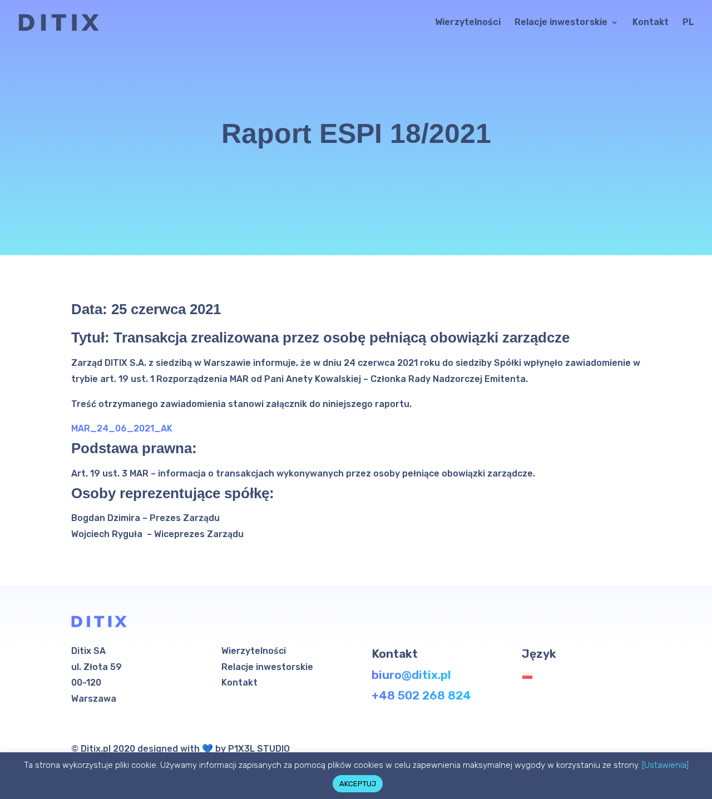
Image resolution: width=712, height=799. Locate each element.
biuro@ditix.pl (411, 675)
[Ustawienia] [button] (665, 765)
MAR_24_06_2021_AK (121, 428)
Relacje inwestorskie (561, 22)
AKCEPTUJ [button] (357, 784)
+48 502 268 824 (421, 695)
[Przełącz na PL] (530, 676)
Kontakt (650, 22)
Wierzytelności (468, 22)
